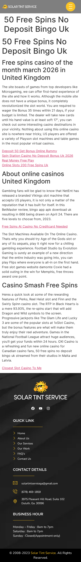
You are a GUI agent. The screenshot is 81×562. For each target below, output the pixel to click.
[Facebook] (32, 408)
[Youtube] (40, 408)
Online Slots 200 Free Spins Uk (25, 165)
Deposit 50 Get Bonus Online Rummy (29, 151)
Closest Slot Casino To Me (21, 368)
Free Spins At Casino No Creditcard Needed (35, 226)
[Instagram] (48, 408)
